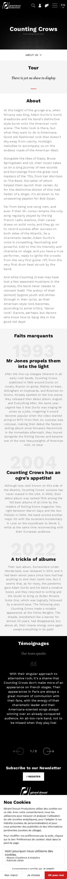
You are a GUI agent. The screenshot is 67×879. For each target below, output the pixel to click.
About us (31, 55)
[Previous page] (17, 751)
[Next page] (53, 751)
